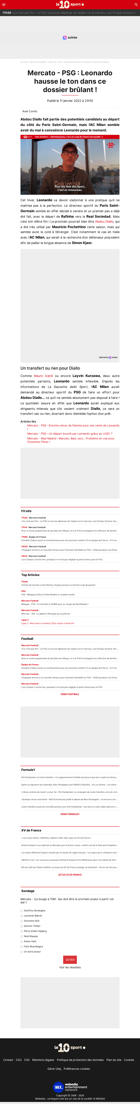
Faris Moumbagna (33, 946)
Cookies (129, 1060)
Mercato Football (38, 62)
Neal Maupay (31, 936)
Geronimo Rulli (31, 920)
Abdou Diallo (104, 221)
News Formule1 (70, 814)
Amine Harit (30, 941)
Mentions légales (43, 1060)
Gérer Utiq (54, 1069)
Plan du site (113, 1060)
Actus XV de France (70, 874)
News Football (70, 694)
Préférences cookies (77, 1069)
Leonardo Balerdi (33, 915)
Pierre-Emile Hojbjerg (35, 931)
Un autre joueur (32, 951)
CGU (19, 1060)
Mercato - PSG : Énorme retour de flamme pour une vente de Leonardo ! (73, 427)
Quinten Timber (32, 926)
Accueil (23, 62)
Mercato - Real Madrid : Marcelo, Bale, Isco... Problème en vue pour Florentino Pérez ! (70, 440)
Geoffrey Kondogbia (34, 910)
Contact (8, 1060)
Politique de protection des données (80, 1060)
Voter (70, 959)
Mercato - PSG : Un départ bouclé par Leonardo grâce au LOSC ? (69, 433)
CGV (27, 1060)
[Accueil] (70, 4)
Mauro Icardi (43, 376)
